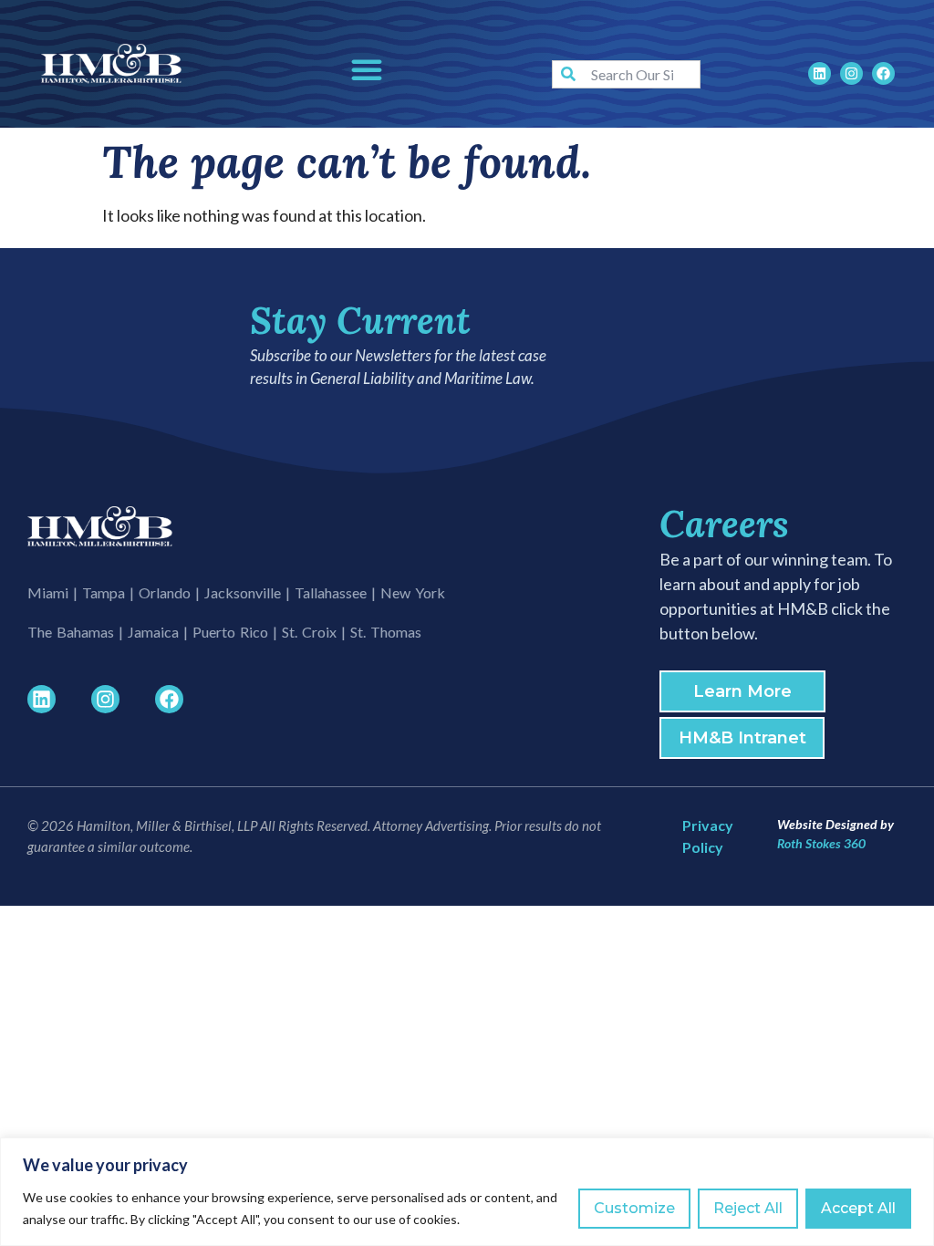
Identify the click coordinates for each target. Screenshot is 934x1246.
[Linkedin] (819, 73)
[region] (467, 1191)
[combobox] (626, 74)
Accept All (858, 1208)
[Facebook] (883, 73)
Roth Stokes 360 (821, 843)
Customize (634, 1208)
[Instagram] (851, 73)
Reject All (748, 1208)
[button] (366, 69)
